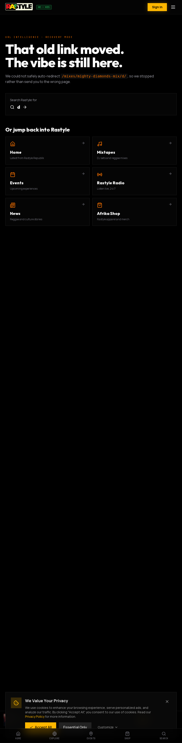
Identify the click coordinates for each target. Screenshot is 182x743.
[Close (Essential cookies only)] (167, 702)
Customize (106, 727)
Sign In (157, 7)
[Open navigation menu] (173, 7)
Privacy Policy (34, 716)
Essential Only (75, 727)
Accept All (43, 727)
